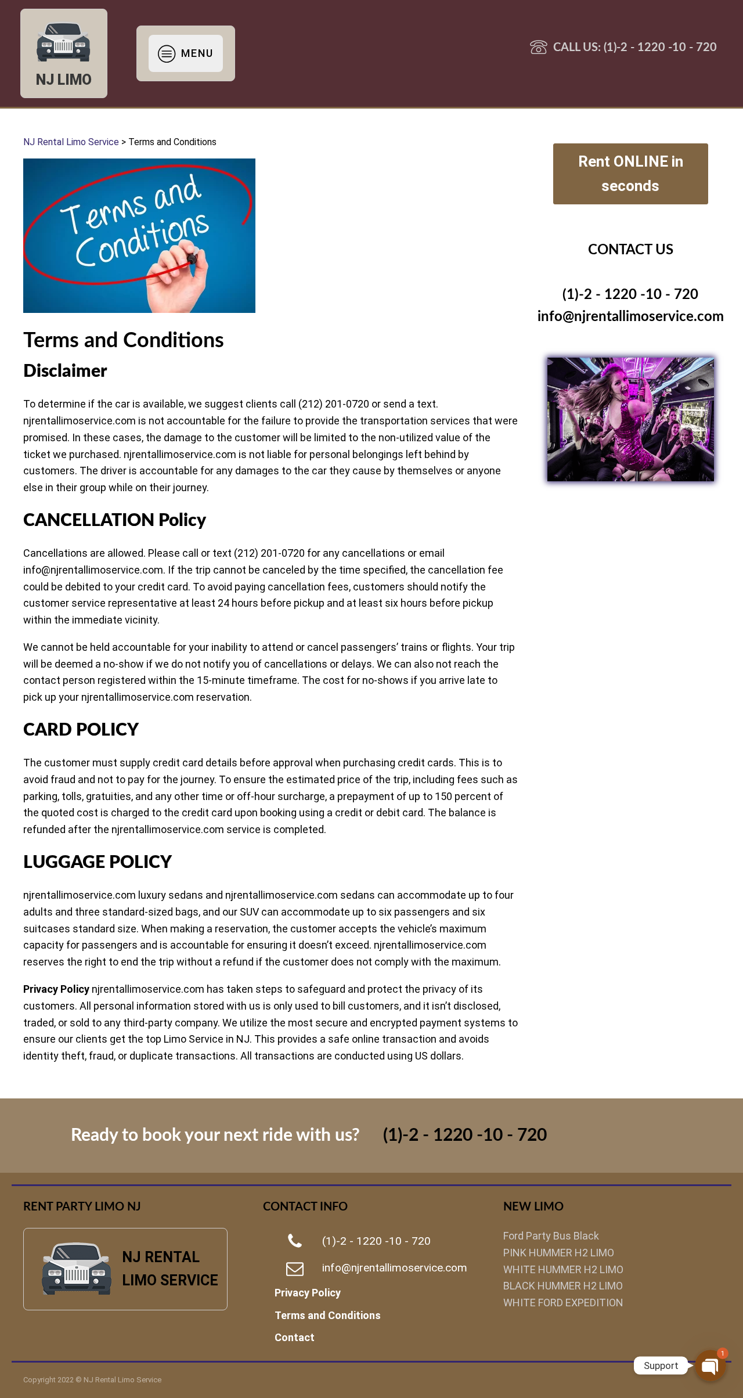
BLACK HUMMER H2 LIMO (563, 1286)
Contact (295, 1337)
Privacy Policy (308, 1293)
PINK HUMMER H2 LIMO (558, 1252)
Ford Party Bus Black (551, 1236)
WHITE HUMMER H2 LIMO (563, 1269)
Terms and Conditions (328, 1315)
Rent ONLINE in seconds (630, 173)
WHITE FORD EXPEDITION (563, 1302)
